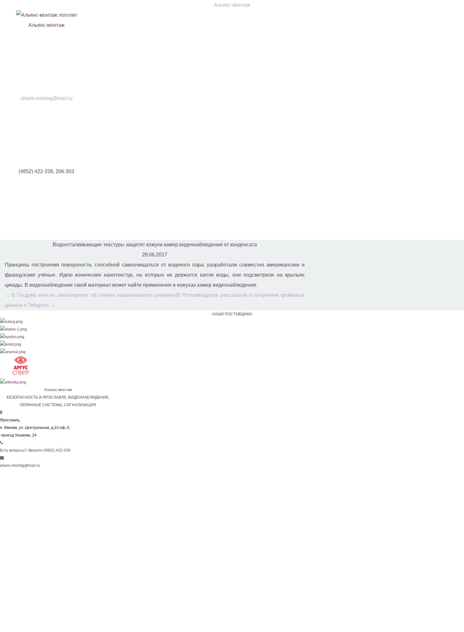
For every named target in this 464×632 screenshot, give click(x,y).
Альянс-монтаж (232, 5)
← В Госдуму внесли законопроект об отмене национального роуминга (91, 295)
